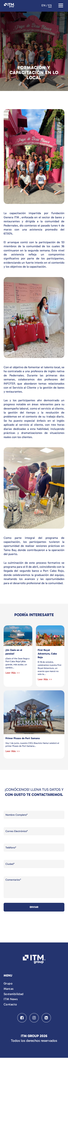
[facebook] (22, 1017)
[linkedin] (46, 1017)
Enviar (34, 907)
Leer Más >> (12, 672)
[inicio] (34, 960)
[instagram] (34, 1017)
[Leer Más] (18, 635)
